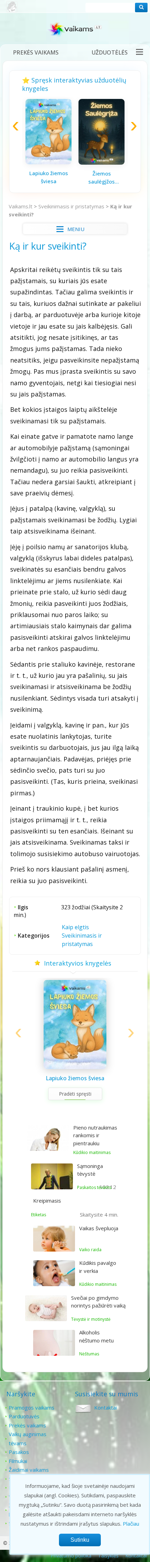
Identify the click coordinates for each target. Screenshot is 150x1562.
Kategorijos (34, 935)
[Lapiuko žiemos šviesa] (48, 162)
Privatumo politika (71, 1555)
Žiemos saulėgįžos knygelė (101, 177)
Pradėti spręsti (75, 1093)
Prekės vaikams (36, 52)
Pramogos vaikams (31, 1407)
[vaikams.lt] (75, 30)
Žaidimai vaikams (29, 1469)
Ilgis (23, 907)
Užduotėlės (110, 52)
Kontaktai (105, 1407)
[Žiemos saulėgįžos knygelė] (101, 162)
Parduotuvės (24, 1416)
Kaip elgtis (75, 927)
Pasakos (19, 1451)
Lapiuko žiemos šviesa (48, 177)
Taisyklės (108, 1555)
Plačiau (131, 1523)
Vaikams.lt (20, 206)
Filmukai (18, 1460)
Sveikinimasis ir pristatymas (71, 206)
